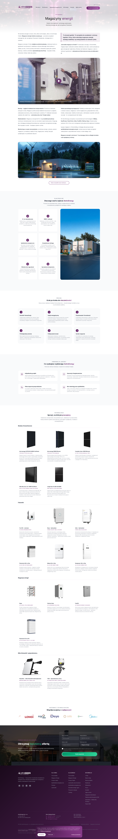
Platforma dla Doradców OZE (92, 797)
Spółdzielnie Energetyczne (56, 7)
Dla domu (38, 7)
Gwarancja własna (85, 824)
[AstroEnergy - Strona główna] (25, 7)
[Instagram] (87, 5)
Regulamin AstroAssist (90, 795)
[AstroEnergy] (32, 773)
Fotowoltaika (54, 775)
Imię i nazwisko (65, 735)
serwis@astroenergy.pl (52, 818)
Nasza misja (88, 778)
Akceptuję (41, 834)
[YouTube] (89, 5)
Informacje (66, 7)
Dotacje (53, 785)
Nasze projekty (88, 780)
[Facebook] (86, 5)
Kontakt (72, 7)
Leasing (70, 792)
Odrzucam (50, 834)
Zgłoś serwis (79, 7)
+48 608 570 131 (51, 817)
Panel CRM (88, 804)
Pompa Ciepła (71, 780)
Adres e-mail (64, 742)
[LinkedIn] (91, 5)
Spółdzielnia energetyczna (57, 782)
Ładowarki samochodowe (74, 782)
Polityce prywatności (46, 831)
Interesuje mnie (83, 742)
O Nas (86, 775)
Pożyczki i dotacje (72, 790)
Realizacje (87, 782)
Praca (86, 787)
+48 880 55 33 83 (51, 816)
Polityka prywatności (74, 824)
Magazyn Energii (55, 778)
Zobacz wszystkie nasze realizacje (59, 182)
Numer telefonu (83, 735)
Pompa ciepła (54, 780)
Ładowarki (53, 787)
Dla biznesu (45, 7)
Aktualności (88, 785)
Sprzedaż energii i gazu (73, 787)
